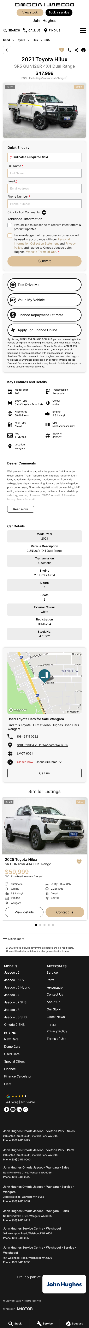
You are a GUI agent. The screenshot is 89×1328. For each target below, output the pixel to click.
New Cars (11, 1039)
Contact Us (64, 912)
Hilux (34, 40)
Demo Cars (12, 1046)
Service (52, 972)
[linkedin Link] (19, 1109)
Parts (50, 980)
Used (6, 40)
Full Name (15, 166)
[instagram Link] (25, 1109)
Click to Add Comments (23, 212)
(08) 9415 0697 (21, 1201)
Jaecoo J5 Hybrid (17, 987)
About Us (53, 1002)
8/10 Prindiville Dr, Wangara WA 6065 (42, 745)
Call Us (44, 773)
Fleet (7, 1084)
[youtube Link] (13, 1109)
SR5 (47, 40)
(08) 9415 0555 (21, 1237)
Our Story (54, 1009)
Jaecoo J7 (11, 995)
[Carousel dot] (36, 925)
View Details (24, 912)
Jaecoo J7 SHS (15, 1002)
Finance (10, 1069)
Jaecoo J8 (11, 1010)
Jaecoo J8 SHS (15, 1017)
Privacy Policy (57, 1031)
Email (12, 181)
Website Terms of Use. (41, 252)
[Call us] (69, 50)
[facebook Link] (6, 1109)
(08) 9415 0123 (21, 1140)
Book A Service (59, 12)
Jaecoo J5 (11, 972)
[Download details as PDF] (83, 50)
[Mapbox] (19, 710)
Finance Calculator (17, 1076)
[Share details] (76, 50)
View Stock (29, 12)
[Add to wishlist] (62, 50)
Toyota (20, 40)
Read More (20, 509)
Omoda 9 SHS (14, 1025)
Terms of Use (56, 1039)
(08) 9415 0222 (27, 736)
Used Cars (11, 1054)
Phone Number (18, 196)
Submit (44, 261)
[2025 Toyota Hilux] (44, 826)
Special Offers (14, 1061)
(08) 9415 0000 (21, 1159)
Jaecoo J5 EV (14, 980)
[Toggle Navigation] (83, 30)
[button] (44, 110)
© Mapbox (73, 711)
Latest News (56, 1017)
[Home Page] (44, 4)
